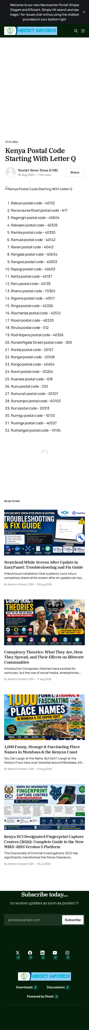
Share (74, 172)
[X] (20, 955)
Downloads (24, 987)
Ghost (49, 996)
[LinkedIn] (44, 955)
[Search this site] (76, 30)
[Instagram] (69, 955)
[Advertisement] (44, 84)
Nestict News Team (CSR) (38, 170)
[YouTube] (57, 955)
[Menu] (83, 30)
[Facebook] (32, 955)
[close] (84, 12)
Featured (11, 142)
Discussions (56, 987)
